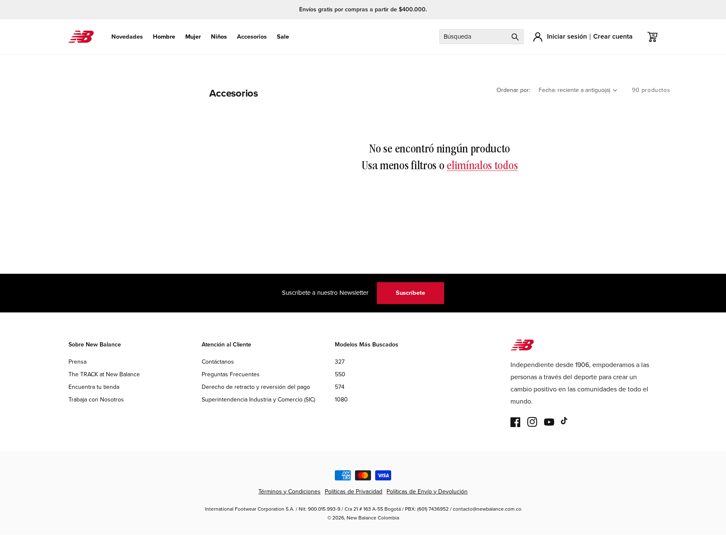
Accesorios (252, 37)
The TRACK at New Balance (104, 374)
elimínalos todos (482, 166)
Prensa (77, 361)
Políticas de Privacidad (353, 491)
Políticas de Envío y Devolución (427, 491)
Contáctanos (218, 361)
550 (340, 374)
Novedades (127, 37)
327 (340, 361)
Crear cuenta (613, 36)
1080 (341, 399)
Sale (283, 37)
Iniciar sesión (567, 36)
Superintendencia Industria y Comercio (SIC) (258, 399)
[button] (127, 37)
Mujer (193, 37)
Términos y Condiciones (289, 491)
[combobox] (481, 36)
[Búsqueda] (515, 37)
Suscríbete (410, 292)
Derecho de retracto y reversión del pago (256, 387)
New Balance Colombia (373, 518)
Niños (219, 37)
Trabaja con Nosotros (96, 399)
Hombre (164, 37)
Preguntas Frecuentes (231, 374)
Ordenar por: (513, 90)
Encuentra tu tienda (93, 387)
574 (340, 387)
